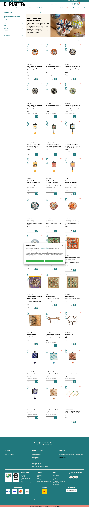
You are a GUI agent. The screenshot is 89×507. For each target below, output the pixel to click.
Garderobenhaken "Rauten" (34, 372)
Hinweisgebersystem (25, 479)
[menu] (44, 8)
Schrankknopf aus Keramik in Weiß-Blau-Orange (53, 67)
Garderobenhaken (50, 296)
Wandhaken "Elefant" (70, 334)
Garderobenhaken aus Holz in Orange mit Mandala (72, 258)
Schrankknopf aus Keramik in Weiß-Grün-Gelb (72, 106)
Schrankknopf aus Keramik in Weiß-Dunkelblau (34, 106)
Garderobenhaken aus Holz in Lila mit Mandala (34, 297)
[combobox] (61, 4)
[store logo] (9, 4)
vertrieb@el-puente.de (36, 454)
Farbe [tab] (5, 25)
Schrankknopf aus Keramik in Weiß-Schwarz (53, 106)
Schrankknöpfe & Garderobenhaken (12, 16)
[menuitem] (18, 8)
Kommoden (6, 17)
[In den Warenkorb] (36, 79)
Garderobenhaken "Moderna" (53, 372)
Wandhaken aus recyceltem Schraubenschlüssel (53, 335)
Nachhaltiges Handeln (41, 479)
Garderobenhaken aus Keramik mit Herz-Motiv (71, 181)
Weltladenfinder (40, 476)
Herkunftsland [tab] (7, 33)
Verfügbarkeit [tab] (7, 35)
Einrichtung (39, 12)
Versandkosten (35, 75)
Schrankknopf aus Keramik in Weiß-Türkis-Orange (34, 67)
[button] (82, 4)
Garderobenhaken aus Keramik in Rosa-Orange (52, 181)
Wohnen (33, 12)
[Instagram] (70, 477)
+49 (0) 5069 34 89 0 (36, 453)
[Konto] (75, 4)
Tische (5, 19)
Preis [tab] (5, 23)
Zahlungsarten (56, 475)
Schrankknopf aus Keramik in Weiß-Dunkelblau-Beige (72, 67)
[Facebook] (73, 477)
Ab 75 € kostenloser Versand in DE (16, 0)
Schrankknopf (30, 220)
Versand (55, 476)
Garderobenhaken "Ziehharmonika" (69, 409)
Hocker (5, 14)
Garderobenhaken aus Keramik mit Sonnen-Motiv (33, 144)
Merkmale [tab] (6, 30)
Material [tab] (6, 28)
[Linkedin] (76, 477)
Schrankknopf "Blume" (70, 220)
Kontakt (54, 478)
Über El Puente (40, 475)
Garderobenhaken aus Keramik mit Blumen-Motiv (52, 144)
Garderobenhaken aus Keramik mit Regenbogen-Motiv (33, 182)
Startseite (28, 12)
